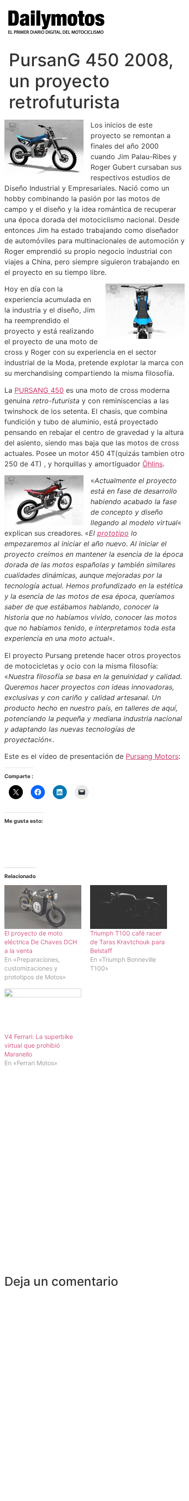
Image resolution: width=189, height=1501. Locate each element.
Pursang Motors (152, 756)
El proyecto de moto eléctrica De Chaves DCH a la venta (40, 941)
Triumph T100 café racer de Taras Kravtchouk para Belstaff (127, 941)
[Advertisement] (94, 1175)
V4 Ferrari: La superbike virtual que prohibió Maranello (38, 1045)
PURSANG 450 (39, 390)
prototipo (113, 533)
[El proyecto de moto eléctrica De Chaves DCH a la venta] (42, 907)
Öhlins (152, 463)
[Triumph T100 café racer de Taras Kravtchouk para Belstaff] (128, 907)
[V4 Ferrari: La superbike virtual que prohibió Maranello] (42, 1010)
